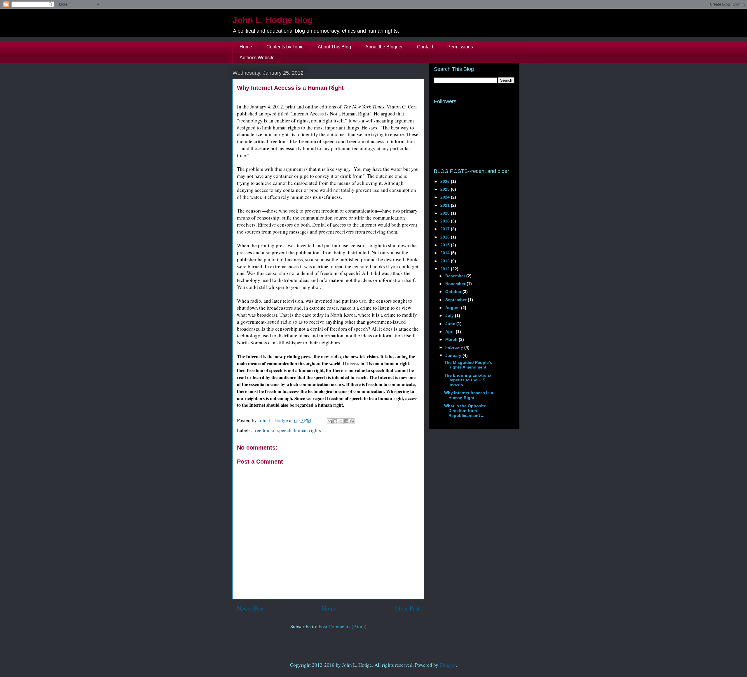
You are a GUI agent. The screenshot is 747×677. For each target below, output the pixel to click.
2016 (445, 237)
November (456, 283)
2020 (445, 213)
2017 (445, 229)
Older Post (407, 608)
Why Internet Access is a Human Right (468, 395)
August (453, 307)
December (455, 275)
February (454, 347)
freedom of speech (272, 430)
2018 (445, 221)
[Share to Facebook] (346, 421)
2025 (445, 189)
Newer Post (250, 608)
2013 (445, 261)
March (452, 339)
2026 (445, 181)
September (456, 299)
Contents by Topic (284, 46)
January (453, 355)
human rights (307, 430)
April (450, 331)
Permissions (460, 46)
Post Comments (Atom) (342, 626)
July (450, 315)
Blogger (447, 665)
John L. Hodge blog (272, 20)
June (450, 323)
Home (246, 46)
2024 (445, 197)
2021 (445, 205)
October (453, 291)
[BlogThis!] (335, 421)
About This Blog (334, 46)
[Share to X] (341, 421)
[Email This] (330, 421)
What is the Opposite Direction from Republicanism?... (465, 411)
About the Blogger (384, 46)
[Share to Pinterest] (352, 421)
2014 (445, 252)
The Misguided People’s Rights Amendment (468, 365)
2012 (445, 268)
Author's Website (257, 57)
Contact (425, 46)
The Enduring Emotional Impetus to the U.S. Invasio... (468, 380)
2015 (445, 245)
